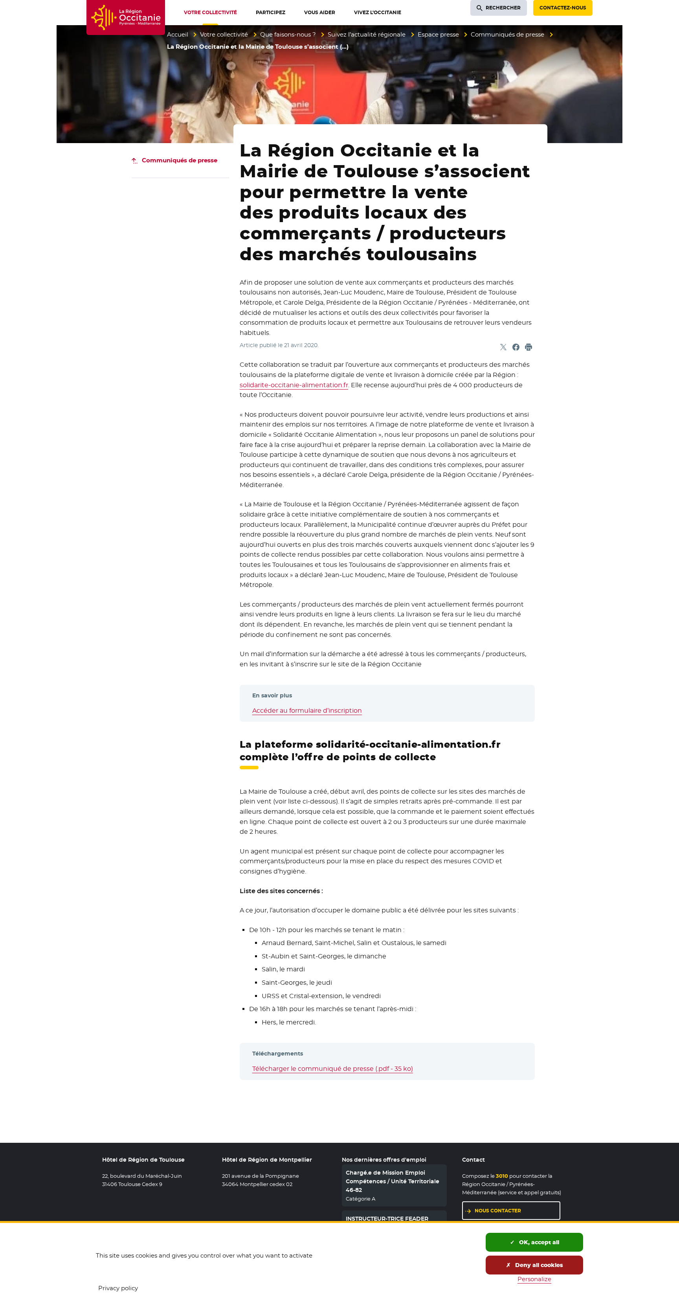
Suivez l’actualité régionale (367, 34)
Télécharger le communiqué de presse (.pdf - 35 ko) (332, 1068)
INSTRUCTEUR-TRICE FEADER (387, 1218)
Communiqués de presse (507, 34)
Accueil (177, 34)
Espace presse (438, 34)
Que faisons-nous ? (288, 34)
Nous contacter (498, 1211)
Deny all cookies (538, 1265)
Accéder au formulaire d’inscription (307, 710)
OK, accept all (538, 1242)
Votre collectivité (224, 34)
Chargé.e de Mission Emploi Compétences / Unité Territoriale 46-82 (392, 1181)
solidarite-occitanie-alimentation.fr (294, 385)
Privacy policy (118, 1288)
